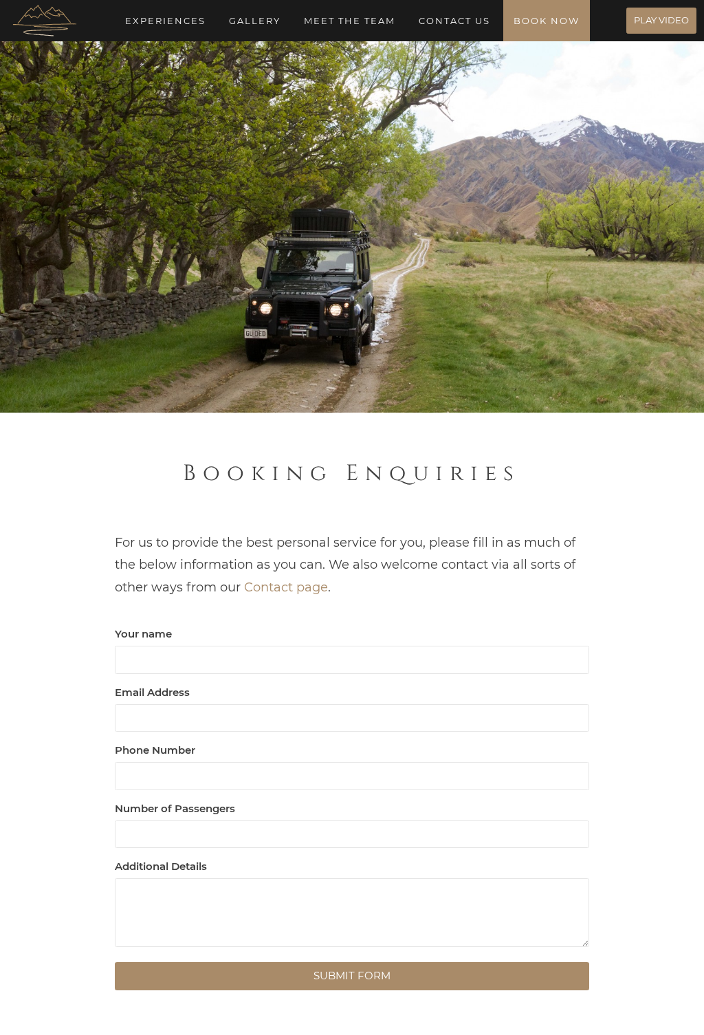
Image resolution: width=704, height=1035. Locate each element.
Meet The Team (349, 20)
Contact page (286, 587)
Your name (143, 633)
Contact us (454, 20)
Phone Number (155, 749)
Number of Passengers (175, 808)
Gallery (254, 20)
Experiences (165, 20)
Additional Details (161, 866)
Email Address (152, 692)
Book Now (547, 20)
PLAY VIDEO (661, 19)
